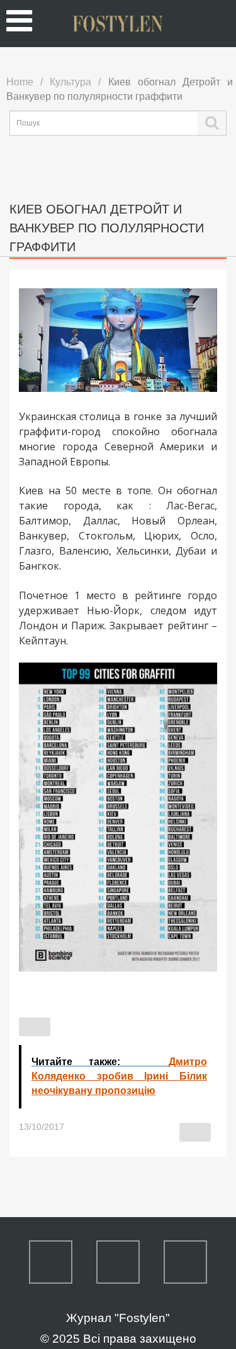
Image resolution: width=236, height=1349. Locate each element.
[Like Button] (34, 1026)
